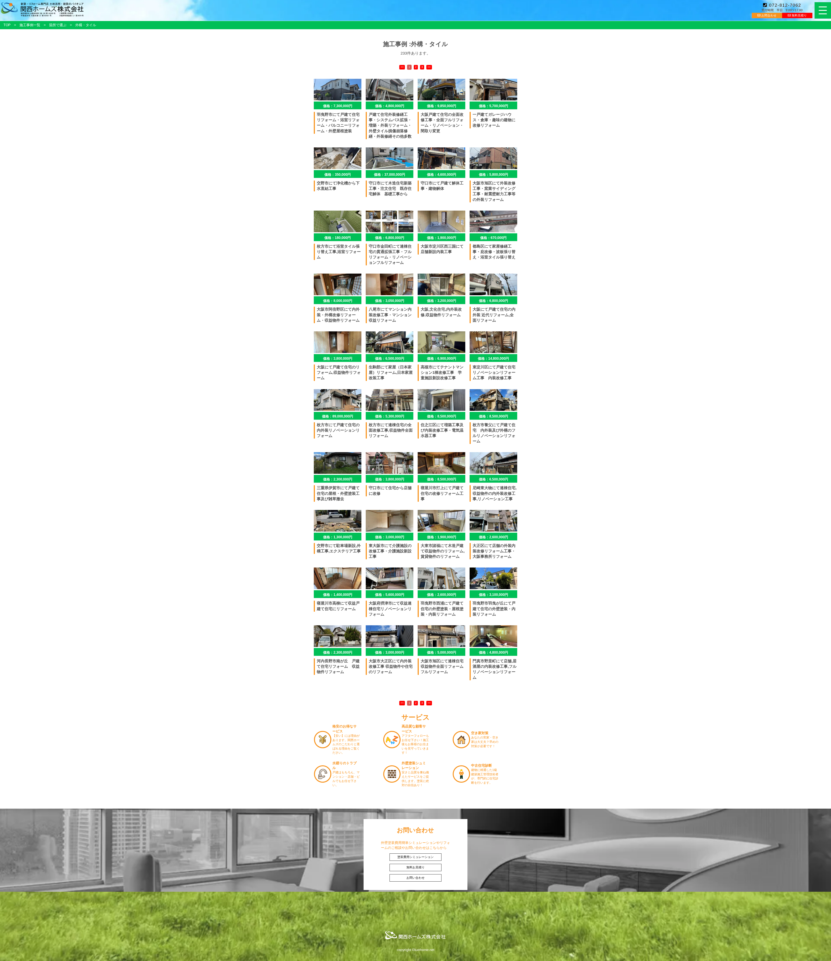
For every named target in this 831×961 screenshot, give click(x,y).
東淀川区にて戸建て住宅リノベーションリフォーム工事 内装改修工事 (494, 372)
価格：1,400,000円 (337, 595)
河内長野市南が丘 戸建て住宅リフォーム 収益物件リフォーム (338, 666)
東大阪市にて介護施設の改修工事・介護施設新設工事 (390, 551)
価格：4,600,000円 (441, 174)
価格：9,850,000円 (441, 106)
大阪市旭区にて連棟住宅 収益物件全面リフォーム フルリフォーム (444, 666)
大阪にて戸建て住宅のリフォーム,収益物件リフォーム (339, 372)
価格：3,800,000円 (337, 358)
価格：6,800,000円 (389, 238)
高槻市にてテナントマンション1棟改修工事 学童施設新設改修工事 (442, 372)
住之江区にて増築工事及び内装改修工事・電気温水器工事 (442, 430)
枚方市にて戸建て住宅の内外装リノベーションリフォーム (338, 430)
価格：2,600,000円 (493, 537)
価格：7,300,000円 (337, 106)
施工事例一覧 (29, 25)
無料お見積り (415, 867)
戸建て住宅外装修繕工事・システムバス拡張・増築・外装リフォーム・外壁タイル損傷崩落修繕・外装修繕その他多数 (390, 125)
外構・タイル (85, 25)
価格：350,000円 (337, 174)
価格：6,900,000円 (441, 358)
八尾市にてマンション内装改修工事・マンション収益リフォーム (390, 314)
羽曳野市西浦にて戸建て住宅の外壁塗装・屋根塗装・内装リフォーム (442, 608)
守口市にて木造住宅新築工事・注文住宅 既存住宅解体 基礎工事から (390, 188)
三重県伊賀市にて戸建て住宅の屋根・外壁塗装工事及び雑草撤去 (338, 493)
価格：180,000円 (337, 238)
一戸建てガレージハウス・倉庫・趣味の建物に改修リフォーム (494, 119)
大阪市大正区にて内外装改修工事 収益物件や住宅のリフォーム (391, 666)
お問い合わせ (415, 877)
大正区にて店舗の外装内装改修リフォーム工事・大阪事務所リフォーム (494, 551)
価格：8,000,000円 (337, 301)
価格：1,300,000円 (337, 537)
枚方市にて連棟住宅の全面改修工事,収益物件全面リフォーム (391, 430)
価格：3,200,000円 (441, 301)
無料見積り (799, 15)
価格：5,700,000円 (493, 106)
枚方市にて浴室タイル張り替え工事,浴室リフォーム (339, 251)
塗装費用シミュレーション (415, 857)
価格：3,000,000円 (389, 537)
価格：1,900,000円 (441, 238)
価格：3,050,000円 (389, 301)
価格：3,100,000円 (493, 595)
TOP (7, 25)
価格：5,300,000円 (389, 416)
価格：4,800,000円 (389, 106)
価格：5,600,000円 (389, 595)
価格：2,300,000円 (337, 479)
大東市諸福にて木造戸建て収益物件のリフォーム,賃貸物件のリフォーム (443, 551)
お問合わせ (768, 15)
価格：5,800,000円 (493, 174)
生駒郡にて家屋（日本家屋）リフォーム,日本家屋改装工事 (391, 372)
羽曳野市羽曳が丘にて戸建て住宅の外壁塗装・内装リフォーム (494, 608)
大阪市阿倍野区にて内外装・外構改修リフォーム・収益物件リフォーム (338, 314)
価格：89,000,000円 (337, 416)
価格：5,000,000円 (441, 652)
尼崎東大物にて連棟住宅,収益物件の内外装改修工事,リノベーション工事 (495, 493)
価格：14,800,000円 (493, 358)
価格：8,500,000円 (441, 416)
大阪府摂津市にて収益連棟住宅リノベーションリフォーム (390, 608)
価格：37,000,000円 (389, 174)
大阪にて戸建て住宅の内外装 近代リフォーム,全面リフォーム (494, 314)
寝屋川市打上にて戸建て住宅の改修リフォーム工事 (442, 493)
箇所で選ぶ (57, 25)
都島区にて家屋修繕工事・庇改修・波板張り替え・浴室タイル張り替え (494, 251)
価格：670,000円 (493, 238)
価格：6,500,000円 (389, 358)
